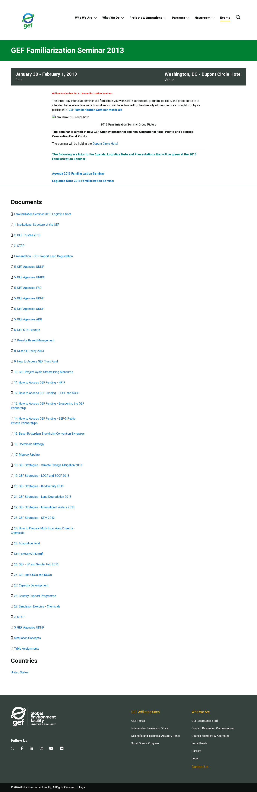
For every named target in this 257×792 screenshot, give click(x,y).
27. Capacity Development (31, 585)
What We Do (111, 18)
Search (238, 17)
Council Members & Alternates (211, 736)
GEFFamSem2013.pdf (28, 554)
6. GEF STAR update (27, 330)
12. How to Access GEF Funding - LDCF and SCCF (46, 393)
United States (20, 672)
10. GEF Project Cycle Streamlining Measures (43, 372)
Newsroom (202, 18)
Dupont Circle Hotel (105, 143)
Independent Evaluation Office (149, 728)
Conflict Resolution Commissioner (213, 728)
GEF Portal (138, 721)
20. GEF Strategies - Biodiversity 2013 (39, 486)
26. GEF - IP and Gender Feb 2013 (36, 564)
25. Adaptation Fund (27, 543)
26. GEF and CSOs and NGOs (33, 575)
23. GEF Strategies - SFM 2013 (34, 518)
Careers (196, 751)
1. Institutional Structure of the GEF (36, 224)
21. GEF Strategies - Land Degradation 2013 (42, 497)
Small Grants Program (145, 743)
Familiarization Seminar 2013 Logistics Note (42, 214)
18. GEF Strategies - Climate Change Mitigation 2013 (48, 465)
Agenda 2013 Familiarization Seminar (78, 173)
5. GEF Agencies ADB (28, 319)
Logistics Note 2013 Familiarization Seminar (83, 181)
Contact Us (200, 766)
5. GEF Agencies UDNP (29, 267)
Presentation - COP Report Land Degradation (43, 256)
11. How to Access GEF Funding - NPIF (39, 382)
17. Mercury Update (27, 454)
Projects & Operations (145, 18)
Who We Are (84, 18)
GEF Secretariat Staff (205, 721)
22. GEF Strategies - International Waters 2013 (44, 507)
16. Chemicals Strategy (29, 444)
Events (225, 18)
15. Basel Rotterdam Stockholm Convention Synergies (49, 433)
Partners (178, 18)
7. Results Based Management (34, 340)
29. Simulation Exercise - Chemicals (37, 606)
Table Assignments (26, 648)
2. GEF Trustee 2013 (27, 235)
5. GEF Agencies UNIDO (29, 277)
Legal (195, 758)
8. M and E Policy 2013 (29, 351)
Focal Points (199, 743)
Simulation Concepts (27, 638)
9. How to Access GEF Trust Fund (36, 361)
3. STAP (19, 246)
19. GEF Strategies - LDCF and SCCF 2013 (41, 476)
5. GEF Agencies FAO (28, 288)
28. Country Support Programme (35, 596)
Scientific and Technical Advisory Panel (155, 736)
